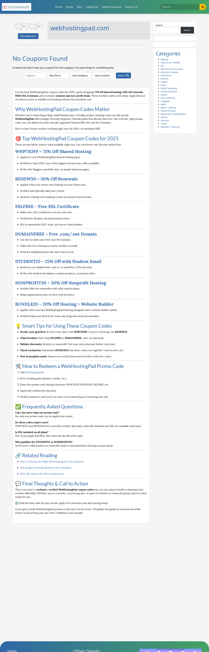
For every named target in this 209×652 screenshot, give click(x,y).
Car (162, 65)
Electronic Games (169, 72)
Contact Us (131, 7)
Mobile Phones (168, 110)
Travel (164, 123)
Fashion (165, 78)
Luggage (165, 101)
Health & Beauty (169, 88)
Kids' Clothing (168, 97)
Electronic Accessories (172, 69)
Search (122, 75)
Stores (69, 7)
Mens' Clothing (168, 107)
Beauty (164, 59)
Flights (164, 81)
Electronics (166, 75)
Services (165, 120)
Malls (163, 104)
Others (164, 117)
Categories (92, 7)
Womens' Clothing (170, 126)
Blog (79, 7)
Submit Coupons (111, 7)
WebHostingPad (35, 372)
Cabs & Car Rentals (170, 62)
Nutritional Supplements (173, 114)
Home (58, 7)
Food (163, 85)
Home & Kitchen (169, 91)
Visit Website (27, 36)
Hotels (164, 94)
